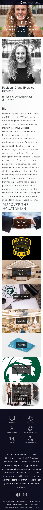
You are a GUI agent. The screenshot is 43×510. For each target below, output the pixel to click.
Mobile (31, 507)
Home (12, 27)
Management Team (16, 29)
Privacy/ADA (7, 507)
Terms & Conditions (20, 507)
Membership (25, 27)
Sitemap (38, 507)
